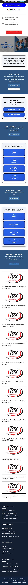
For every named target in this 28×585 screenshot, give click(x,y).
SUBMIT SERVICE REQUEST (14, 85)
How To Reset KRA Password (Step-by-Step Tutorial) (13, 382)
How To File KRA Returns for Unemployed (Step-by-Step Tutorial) (13, 325)
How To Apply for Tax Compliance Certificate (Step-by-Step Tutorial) (14, 439)
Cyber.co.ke (6, 58)
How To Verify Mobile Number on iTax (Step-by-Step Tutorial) (13, 496)
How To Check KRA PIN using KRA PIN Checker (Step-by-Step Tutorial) (14, 477)
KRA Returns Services (14, 198)
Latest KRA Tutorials (14, 263)
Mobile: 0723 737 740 (10, 19)
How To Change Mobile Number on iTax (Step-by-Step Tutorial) (14, 420)
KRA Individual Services (14, 61)
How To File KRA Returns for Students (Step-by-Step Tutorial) (13, 306)
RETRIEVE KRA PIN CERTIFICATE (14, 32)
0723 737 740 (15, 566)
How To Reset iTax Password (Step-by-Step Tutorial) (13, 363)
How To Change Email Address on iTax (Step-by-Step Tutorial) (14, 401)
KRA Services (18, 60)
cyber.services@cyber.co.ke (11, 24)
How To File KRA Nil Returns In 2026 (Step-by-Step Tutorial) (13, 344)
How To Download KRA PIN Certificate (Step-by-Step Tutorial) (14, 287)
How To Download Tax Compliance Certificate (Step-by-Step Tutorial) (11, 458)
